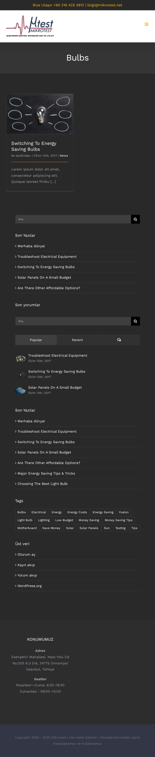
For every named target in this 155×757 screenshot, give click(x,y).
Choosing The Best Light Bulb (43, 484)
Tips (134, 528)
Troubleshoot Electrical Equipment (47, 256)
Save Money (51, 528)
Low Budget (64, 520)
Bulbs (21, 512)
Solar (70, 528)
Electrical (38, 512)
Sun (107, 528)
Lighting (44, 520)
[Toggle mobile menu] (147, 24)
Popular (36, 340)
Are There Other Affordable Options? (49, 288)
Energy (57, 512)
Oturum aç (27, 554)
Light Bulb (24, 520)
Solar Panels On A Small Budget (44, 277)
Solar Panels (89, 528)
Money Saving (89, 520)
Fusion (124, 512)
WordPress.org (30, 586)
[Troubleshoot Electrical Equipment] (20, 359)
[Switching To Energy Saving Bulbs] (20, 375)
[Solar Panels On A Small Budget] (20, 390)
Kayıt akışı (26, 565)
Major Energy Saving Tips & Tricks (46, 473)
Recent (77, 340)
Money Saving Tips (118, 520)
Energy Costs (77, 512)
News (64, 155)
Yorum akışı (27, 575)
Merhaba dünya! (31, 246)
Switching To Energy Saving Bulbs (40, 110)
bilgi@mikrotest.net (104, 5)
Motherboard (27, 528)
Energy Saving (103, 512)
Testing (120, 528)
